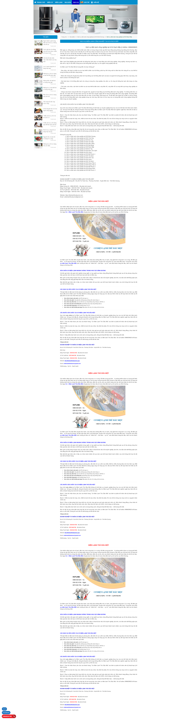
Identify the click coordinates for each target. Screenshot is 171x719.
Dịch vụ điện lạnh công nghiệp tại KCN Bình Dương (90, 37)
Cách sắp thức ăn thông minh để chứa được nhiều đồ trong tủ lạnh (50, 51)
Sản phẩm (72, 37)
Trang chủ (64, 37)
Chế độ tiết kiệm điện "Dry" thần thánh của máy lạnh (50, 59)
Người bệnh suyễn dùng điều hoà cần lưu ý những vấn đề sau (50, 42)
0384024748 (7, 716)
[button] (41, 19)
